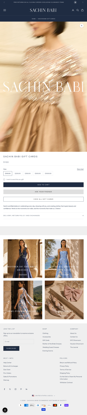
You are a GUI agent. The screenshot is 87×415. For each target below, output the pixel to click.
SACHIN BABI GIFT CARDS (46, 18)
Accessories (47, 337)
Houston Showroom (77, 344)
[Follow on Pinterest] (21, 389)
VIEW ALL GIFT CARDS (43, 199)
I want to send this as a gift (15, 179)
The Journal (74, 347)
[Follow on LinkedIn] (26, 389)
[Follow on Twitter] (10, 389)
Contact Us (74, 337)
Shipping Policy (65, 373)
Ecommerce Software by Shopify (53, 400)
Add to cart (43, 185)
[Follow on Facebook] (4, 389)
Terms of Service (65, 370)
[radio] (7, 173)
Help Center (7, 363)
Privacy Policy (64, 366)
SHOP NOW (23, 275)
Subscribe (11, 348)
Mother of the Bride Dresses (52, 344)
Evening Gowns (48, 351)
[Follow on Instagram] (15, 389)
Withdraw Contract (66, 382)
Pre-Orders (7, 373)
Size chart (80, 169)
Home (34, 18)
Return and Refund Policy (68, 363)
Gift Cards (46, 340)
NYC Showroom (75, 340)
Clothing (45, 333)
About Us (73, 333)
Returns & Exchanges (10, 366)
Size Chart (6, 370)
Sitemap (6, 380)
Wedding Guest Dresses (51, 347)
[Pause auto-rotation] (75, 2)
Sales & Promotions (10, 377)
